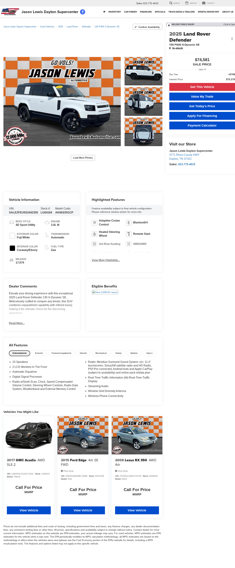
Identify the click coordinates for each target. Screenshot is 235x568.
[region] (202, 77)
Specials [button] (160, 11)
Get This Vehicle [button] (202, 87)
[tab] (19, 353)
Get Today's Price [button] (202, 106)
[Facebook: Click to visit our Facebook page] (82, 11)
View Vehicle (29, 510)
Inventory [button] (114, 11)
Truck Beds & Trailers (181, 11)
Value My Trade (202, 96)
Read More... (17, 323)
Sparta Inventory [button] (208, 11)
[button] (62, 101)
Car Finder (130, 11)
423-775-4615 (186, 164)
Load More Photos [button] (83, 157)
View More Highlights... (106, 260)
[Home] (104, 11)
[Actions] (232, 39)
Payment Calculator (202, 125)
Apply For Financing (202, 116)
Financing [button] (146, 11)
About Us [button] (227, 11)
